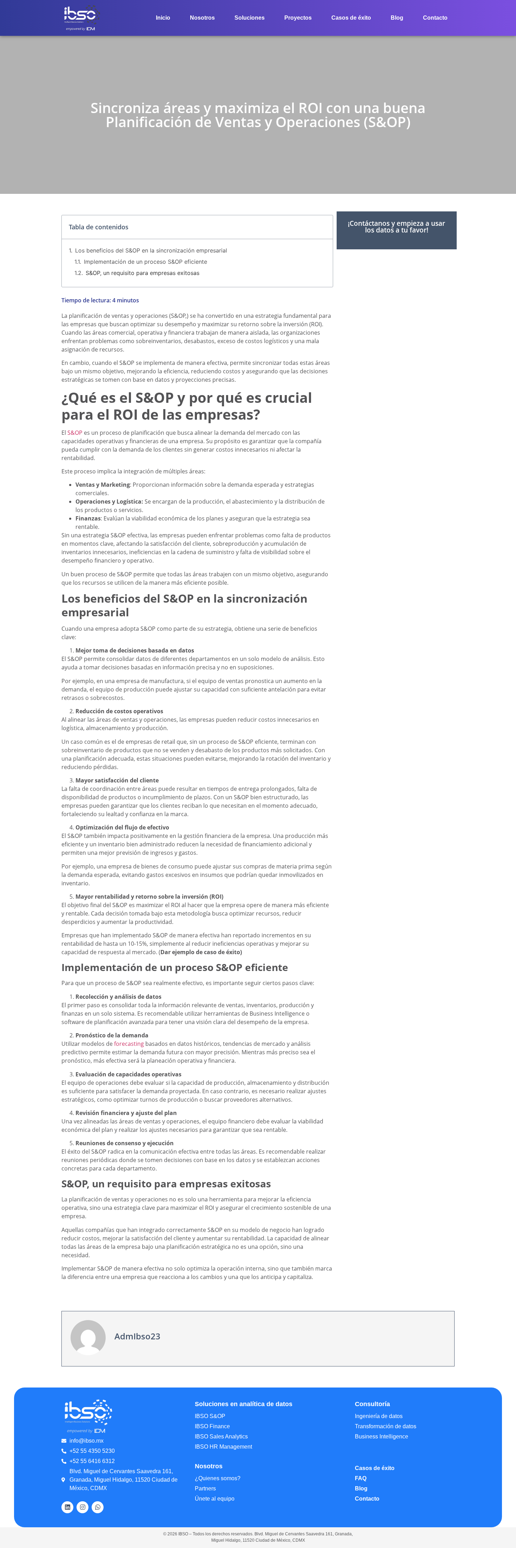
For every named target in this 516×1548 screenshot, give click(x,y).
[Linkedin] (67, 1507)
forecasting (128, 1044)
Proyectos (298, 18)
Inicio (163, 18)
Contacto (435, 18)
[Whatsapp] (98, 1507)
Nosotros (202, 18)
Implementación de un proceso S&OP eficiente (145, 261)
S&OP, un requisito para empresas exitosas (142, 272)
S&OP (74, 433)
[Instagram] (82, 1507)
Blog (397, 18)
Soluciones (249, 18)
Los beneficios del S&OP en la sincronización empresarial (151, 250)
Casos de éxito (351, 18)
